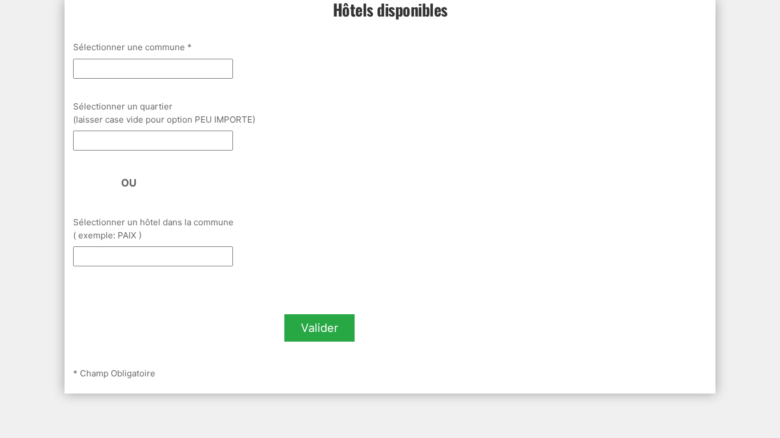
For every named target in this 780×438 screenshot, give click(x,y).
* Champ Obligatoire (114, 373)
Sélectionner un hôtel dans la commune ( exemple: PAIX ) (154, 229)
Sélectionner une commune (132, 47)
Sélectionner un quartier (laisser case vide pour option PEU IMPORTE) (164, 113)
